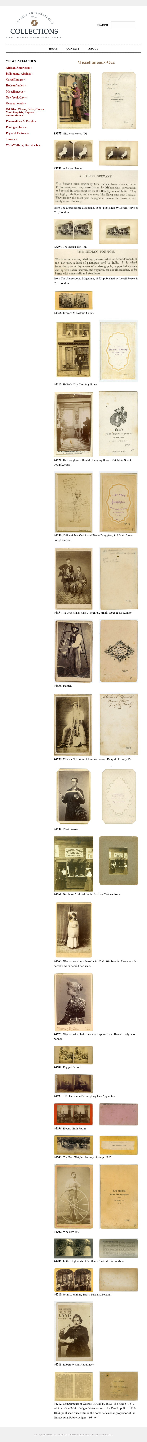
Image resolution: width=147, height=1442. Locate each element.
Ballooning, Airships (18, 73)
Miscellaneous (14, 91)
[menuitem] (53, 48)
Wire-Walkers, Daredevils (22, 145)
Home (53, 48)
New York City (15, 97)
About (93, 48)
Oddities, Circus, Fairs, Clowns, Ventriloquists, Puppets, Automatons (25, 112)
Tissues (10, 139)
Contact (73, 48)
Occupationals (15, 103)
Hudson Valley (15, 85)
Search (102, 25)
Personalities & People (20, 121)
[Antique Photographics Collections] (34, 25)
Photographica (15, 127)
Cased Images (15, 79)
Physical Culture (16, 133)
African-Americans (18, 67)
